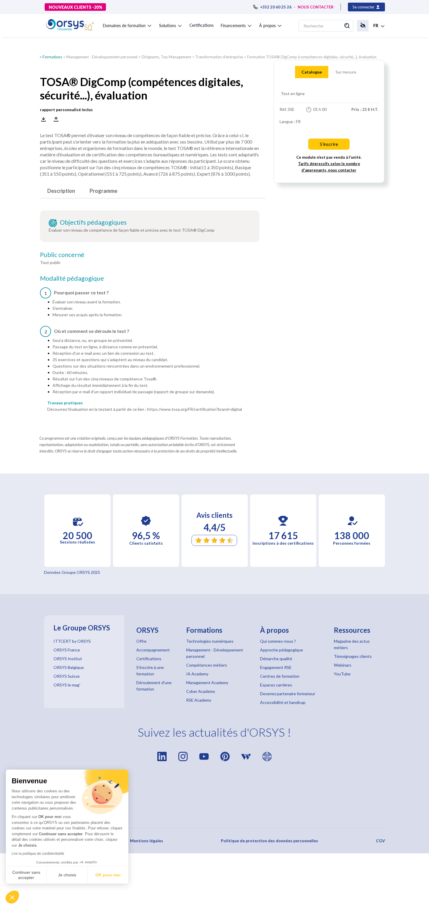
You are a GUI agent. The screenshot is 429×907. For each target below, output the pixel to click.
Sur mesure (346, 71)
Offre (141, 641)
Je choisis (67, 875)
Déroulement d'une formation (154, 685)
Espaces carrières (276, 684)
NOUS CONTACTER (316, 7)
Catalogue (311, 71)
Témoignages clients (353, 656)
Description (61, 191)
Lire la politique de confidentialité (38, 854)
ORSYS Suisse (66, 676)
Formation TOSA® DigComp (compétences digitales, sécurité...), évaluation (311, 57)
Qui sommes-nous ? (278, 641)
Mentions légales (146, 840)
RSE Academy (198, 700)
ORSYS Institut (67, 658)
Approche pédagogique (281, 649)
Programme (103, 191)
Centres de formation (279, 676)
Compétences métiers (206, 665)
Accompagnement (153, 649)
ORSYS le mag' (66, 684)
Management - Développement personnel (101, 57)
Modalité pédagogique (72, 278)
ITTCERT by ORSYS (72, 641)
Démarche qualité (276, 658)
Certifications (201, 25)
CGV (380, 840)
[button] (12, 897)
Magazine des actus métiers (352, 644)
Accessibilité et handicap (283, 702)
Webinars (342, 665)
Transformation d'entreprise (219, 57)
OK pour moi (108, 875)
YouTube (342, 673)
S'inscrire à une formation (150, 670)
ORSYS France (66, 649)
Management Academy (207, 682)
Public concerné (62, 254)
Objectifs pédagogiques (93, 222)
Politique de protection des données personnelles (269, 840)
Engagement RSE (276, 667)
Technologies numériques (209, 641)
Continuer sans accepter (26, 875)
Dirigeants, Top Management (166, 57)
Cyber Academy (200, 691)
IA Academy (197, 673)
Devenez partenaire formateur (287, 693)
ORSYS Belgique (68, 667)
